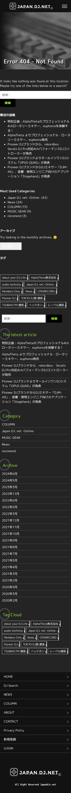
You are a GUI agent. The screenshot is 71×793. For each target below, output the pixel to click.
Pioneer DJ (9, 298)
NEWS (8, 694)
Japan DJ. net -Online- (24, 197)
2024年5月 (9, 480)
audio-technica (11, 284)
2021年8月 (9, 547)
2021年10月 (10, 534)
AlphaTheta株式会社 (43, 277)
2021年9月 (9, 540)
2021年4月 (9, 567)
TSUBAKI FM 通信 (13, 305)
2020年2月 (9, 600)
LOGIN (8, 748)
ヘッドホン (35, 305)
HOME (8, 676)
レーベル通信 (56, 305)
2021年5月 (9, 560)
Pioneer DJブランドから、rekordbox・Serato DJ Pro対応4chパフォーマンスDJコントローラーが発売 (39, 148)
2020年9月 (9, 587)
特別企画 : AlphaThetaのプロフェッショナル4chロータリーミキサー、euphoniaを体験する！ (38, 126)
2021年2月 (9, 580)
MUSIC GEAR (17, 211)
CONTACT (11, 721)
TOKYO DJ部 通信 (32, 298)
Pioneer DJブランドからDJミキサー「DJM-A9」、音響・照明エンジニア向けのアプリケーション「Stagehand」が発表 (38, 171)
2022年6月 (9, 500)
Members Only (11, 291)
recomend (14, 216)
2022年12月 (10, 494)
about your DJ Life (14, 277)
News (11, 202)
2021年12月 (10, 520)
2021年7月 (9, 554)
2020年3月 (9, 594)
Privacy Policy (14, 730)
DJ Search (11, 685)
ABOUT (9, 712)
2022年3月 (9, 514)
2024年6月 (9, 474)
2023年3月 (9, 487)
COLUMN (14, 207)
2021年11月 (10, 527)
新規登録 (10, 739)
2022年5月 (9, 507)
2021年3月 (9, 574)
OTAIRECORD (46, 291)
